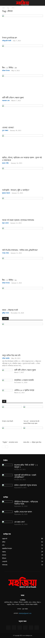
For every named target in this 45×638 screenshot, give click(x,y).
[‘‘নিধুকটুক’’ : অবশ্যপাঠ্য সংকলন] (12, 433)
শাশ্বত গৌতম (5, 253)
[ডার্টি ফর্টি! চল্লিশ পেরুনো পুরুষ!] (22, 85)
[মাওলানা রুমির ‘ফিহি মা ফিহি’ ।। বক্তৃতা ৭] (7, 467)
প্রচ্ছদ (3, 8)
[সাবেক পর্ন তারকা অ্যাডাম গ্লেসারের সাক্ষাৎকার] (22, 207)
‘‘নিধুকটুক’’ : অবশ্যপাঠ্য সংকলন (10, 442)
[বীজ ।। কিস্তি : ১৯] (22, 55)
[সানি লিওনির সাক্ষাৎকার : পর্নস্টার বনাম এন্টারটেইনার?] (22, 237)
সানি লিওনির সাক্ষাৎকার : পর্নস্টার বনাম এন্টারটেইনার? (20, 250)
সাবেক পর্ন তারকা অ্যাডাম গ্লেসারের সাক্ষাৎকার (18, 220)
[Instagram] (14, 627)
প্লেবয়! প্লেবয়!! (8, 127)
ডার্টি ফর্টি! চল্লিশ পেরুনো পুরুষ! (13, 97)
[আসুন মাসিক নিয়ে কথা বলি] (22, 338)
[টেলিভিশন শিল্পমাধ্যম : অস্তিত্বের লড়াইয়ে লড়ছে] (7, 504)
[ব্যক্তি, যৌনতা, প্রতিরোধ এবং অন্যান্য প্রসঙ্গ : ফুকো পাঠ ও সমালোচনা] (22, 145)
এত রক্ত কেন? (19, 522)
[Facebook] (8, 627)
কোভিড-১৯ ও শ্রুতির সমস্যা (24, 390)
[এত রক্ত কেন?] (7, 524)
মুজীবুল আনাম (5, 313)
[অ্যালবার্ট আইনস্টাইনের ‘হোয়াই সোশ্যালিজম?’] (7, 477)
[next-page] (6, 446)
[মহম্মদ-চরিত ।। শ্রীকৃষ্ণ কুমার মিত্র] (33, 433)
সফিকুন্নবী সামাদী (6, 40)
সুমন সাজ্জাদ (5, 130)
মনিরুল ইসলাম (6, 70)
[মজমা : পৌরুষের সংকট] (22, 297)
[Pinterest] (25, 627)
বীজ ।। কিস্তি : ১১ (9, 280)
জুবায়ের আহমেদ (6, 193)
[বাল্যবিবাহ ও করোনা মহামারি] (7, 382)
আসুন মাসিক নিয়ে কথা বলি (11, 355)
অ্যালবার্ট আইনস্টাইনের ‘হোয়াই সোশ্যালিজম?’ (25, 476)
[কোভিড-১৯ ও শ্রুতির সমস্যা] (7, 392)
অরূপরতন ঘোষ (6, 100)
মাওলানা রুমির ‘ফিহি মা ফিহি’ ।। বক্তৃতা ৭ (26, 466)
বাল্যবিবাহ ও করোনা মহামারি (23, 380)
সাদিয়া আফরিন (6, 358)
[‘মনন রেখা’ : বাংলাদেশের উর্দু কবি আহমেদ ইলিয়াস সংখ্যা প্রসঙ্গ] (33, 412)
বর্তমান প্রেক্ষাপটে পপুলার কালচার (25, 485)
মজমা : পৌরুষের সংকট (10, 310)
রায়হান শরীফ (5, 163)
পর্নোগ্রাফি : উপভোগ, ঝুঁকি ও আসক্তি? (15, 190)
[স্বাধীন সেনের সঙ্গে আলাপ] (7, 514)
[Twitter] (31, 627)
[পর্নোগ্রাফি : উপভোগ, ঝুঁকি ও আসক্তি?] (22, 177)
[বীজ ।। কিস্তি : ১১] (22, 267)
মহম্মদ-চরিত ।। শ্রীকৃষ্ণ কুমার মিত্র (32, 442)
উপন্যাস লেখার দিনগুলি (7, 421)
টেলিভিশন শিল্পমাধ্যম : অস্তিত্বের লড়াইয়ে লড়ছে (26, 502)
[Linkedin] (20, 627)
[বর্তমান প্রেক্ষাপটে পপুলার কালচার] (7, 487)
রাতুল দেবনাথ (5, 223)
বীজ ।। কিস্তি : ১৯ (9, 67)
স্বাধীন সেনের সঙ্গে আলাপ (23, 512)
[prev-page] (3, 446)
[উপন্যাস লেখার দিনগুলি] (12, 412)
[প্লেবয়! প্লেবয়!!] (22, 115)
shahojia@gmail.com (25, 613)
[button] (3, 3)
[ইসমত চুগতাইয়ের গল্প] (22, 25)
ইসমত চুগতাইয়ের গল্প (9, 37)
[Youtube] (37, 627)
